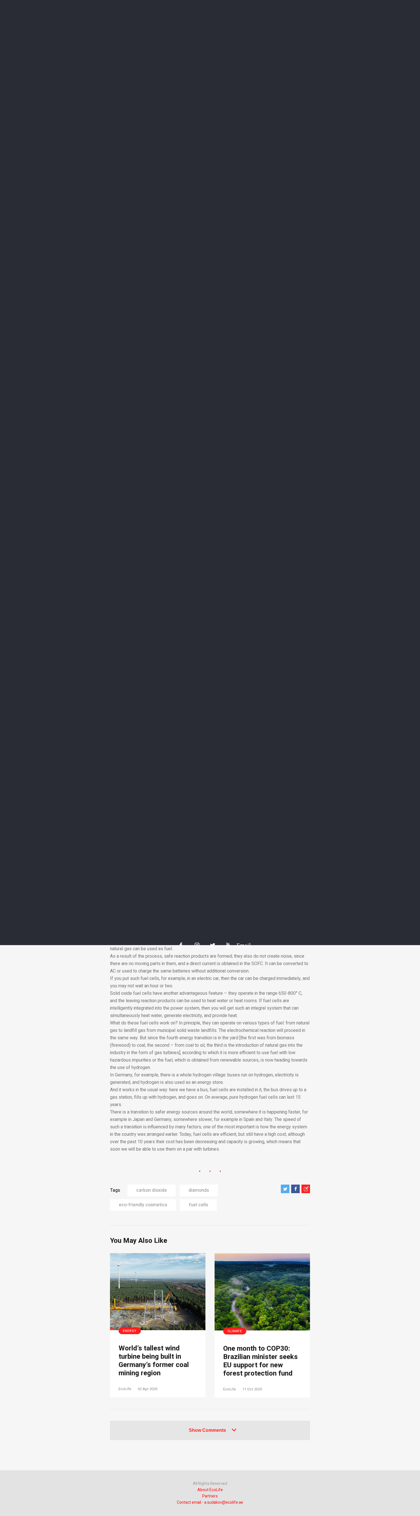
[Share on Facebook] (295, 1189)
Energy (130, 1330)
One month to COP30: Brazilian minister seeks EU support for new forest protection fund (260, 1361)
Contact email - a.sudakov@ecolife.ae (210, 1502)
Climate (234, 1331)
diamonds (199, 1190)
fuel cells (198, 1204)
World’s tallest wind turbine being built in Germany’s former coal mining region (154, 1360)
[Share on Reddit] (305, 1189)
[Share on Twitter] (285, 1189)
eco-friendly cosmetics (143, 1204)
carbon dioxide (151, 1190)
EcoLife (125, 1389)
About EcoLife (210, 1490)
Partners (210, 1496)
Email (241, 945)
